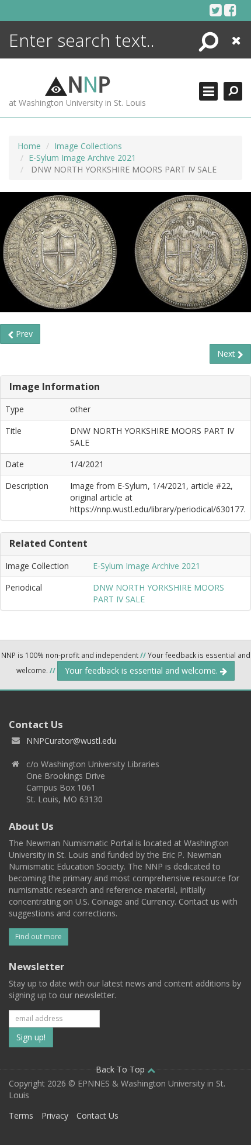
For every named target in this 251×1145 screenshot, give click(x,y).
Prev (23, 333)
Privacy (54, 1115)
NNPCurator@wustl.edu (71, 740)
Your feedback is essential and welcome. (142, 670)
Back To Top (121, 1069)
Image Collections (88, 145)
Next (227, 353)
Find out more (38, 936)
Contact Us (97, 1115)
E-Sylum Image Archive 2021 (82, 157)
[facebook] (230, 10)
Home (29, 145)
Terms (21, 1115)
